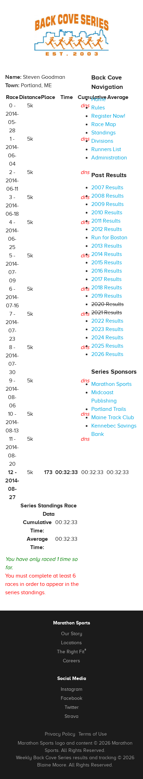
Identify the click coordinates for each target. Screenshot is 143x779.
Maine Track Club (112, 417)
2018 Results (106, 287)
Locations (71, 642)
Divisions (102, 141)
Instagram (71, 689)
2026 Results (107, 354)
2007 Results (107, 187)
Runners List (106, 149)
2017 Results (106, 279)
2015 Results (106, 262)
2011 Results (105, 221)
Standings (103, 133)
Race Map (103, 124)
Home (98, 99)
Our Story (71, 633)
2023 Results (107, 329)
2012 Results (106, 229)
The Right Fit (71, 651)
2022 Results (107, 321)
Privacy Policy (60, 734)
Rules (98, 108)
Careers (71, 660)
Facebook (71, 698)
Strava (71, 716)
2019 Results (106, 296)
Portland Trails (108, 409)
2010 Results (106, 212)
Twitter (72, 707)
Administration (109, 158)
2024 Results (107, 337)
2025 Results (107, 346)
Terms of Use (92, 734)
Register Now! (108, 116)
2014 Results (106, 254)
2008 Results (107, 196)
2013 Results (106, 246)
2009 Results (107, 204)
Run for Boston (109, 237)
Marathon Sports (111, 384)
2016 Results (106, 271)
